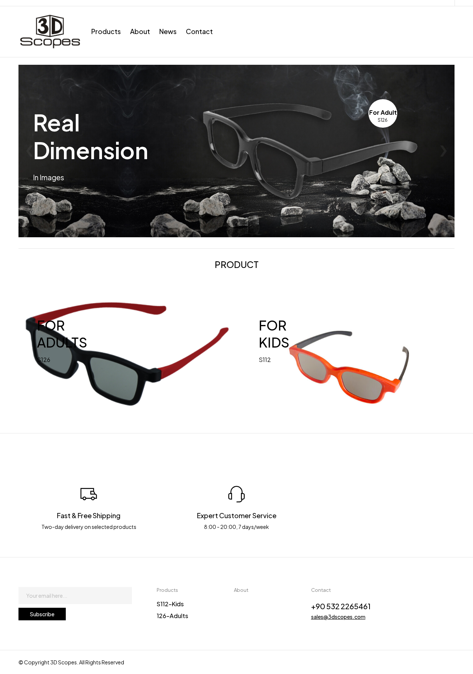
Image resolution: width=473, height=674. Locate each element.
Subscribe (42, 614)
